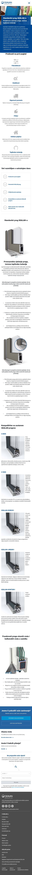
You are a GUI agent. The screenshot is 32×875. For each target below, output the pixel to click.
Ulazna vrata (5, 840)
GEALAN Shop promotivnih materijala (11, 861)
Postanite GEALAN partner (16, 718)
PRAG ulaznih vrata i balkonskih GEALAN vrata (16, 207)
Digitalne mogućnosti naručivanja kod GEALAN (13, 859)
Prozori (3, 838)
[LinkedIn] (12, 806)
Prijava (16, 782)
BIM (3, 854)
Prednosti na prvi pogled (14, 176)
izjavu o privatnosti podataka (18, 787)
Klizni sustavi (5, 843)
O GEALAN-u (5, 817)
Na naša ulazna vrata (6, 737)
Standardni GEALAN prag (14, 184)
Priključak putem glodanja (14, 192)
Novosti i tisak (5, 821)
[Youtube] (9, 806)
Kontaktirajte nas (6, 831)
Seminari (4, 857)
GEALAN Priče (5, 826)
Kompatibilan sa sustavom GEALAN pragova (17, 199)
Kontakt (3, 749)
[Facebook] (3, 806)
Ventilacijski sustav (6, 845)
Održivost (4, 828)
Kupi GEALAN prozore (16, 723)
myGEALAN (5, 852)
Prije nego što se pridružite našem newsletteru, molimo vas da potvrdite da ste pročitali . (15, 786)
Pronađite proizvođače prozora (9, 864)
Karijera (4, 819)
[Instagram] (6, 806)
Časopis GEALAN (6, 824)
